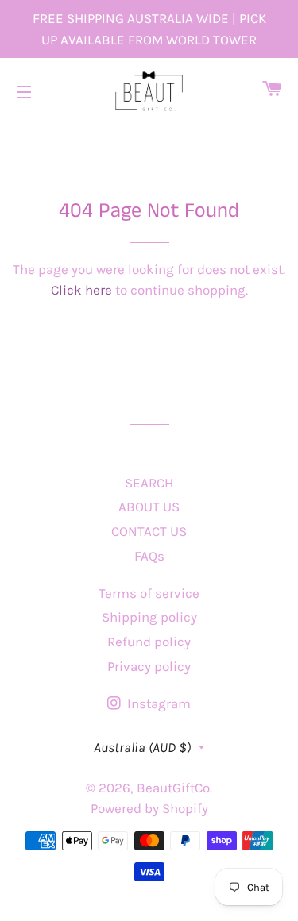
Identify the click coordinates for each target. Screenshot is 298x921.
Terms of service (149, 593)
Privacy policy (149, 666)
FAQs (149, 556)
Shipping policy (149, 617)
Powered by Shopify (149, 808)
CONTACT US (149, 531)
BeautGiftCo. (174, 788)
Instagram (157, 703)
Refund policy (149, 641)
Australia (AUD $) (142, 747)
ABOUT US (149, 506)
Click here (81, 290)
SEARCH (149, 483)
